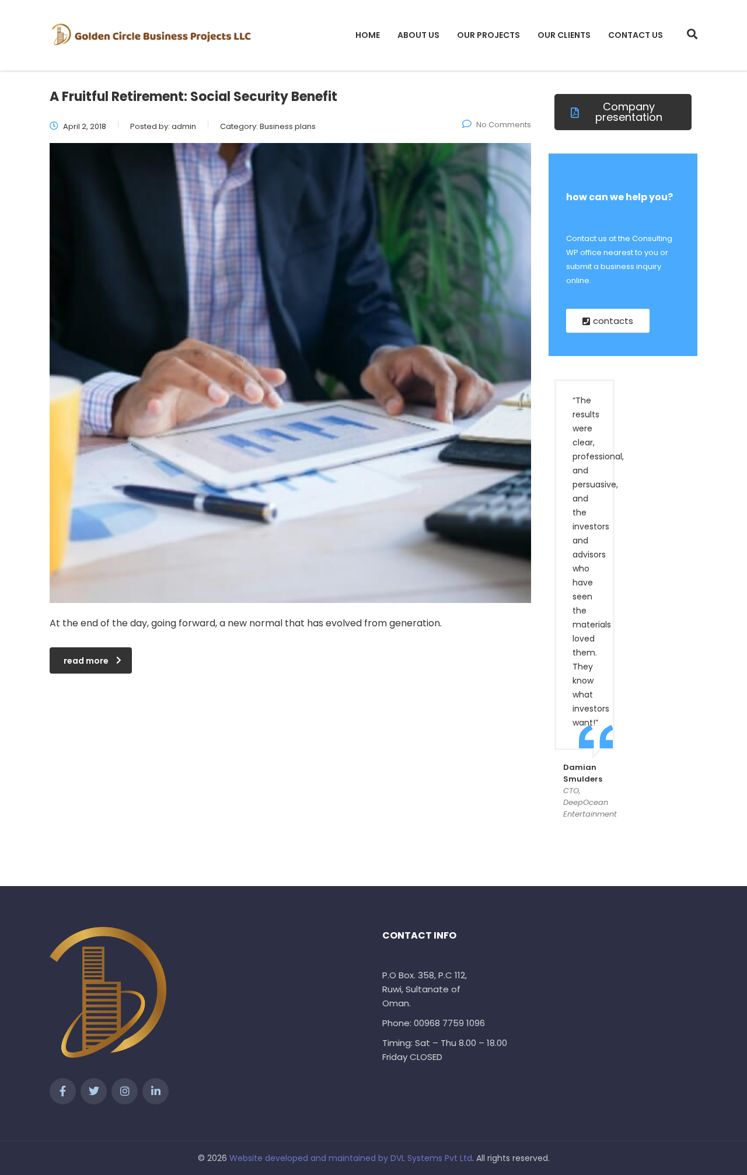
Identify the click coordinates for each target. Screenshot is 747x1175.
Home (367, 35)
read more (86, 661)
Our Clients (564, 35)
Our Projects (488, 35)
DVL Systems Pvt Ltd (431, 1158)
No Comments (503, 124)
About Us (418, 35)
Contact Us (635, 35)
